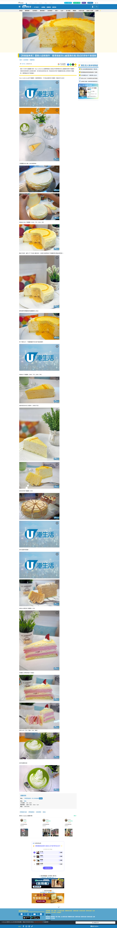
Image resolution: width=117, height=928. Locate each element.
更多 (75, 815)
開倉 (55, 910)
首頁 (21, 60)
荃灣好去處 (82, 910)
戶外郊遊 (53, 912)
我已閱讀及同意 (95, 922)
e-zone (50, 3)
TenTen (23, 64)
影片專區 (68, 10)
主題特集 (97, 10)
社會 (93, 910)
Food (36, 3)
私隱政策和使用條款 (38, 922)
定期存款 (54, 7)
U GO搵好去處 (68, 2)
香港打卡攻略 (90, 10)
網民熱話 (48, 916)
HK (26, 3)
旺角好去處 (89, 910)
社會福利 (58, 912)
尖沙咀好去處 (60, 910)
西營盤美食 (31, 812)
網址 (25, 801)
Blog (46, 3)
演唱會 (20, 10)
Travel (31, 3)
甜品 (44, 812)
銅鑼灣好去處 (68, 910)
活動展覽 (48, 910)
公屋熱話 (43, 7)
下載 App (91, 2)
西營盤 (40, 798)
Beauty (40, 3)
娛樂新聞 (49, 7)
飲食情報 (26, 60)
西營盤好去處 (23, 812)
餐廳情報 (32, 60)
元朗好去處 (75, 910)
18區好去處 (81, 10)
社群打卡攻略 (77, 2)
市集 (52, 910)
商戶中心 (84, 2)
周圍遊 (74, 10)
